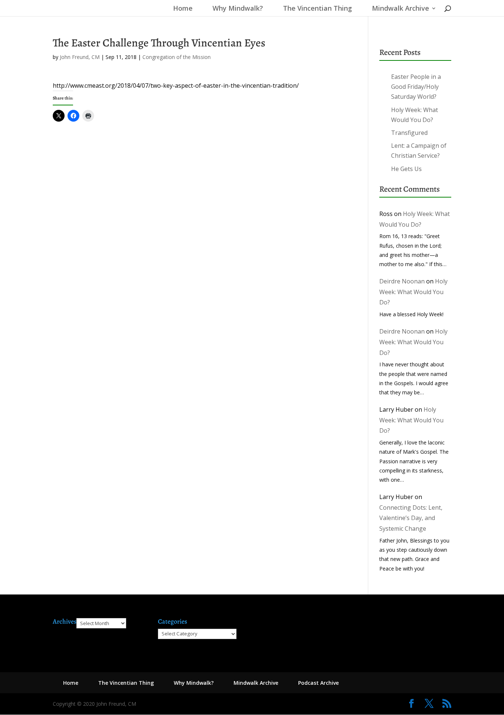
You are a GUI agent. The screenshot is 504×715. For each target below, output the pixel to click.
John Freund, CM (80, 56)
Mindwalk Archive (400, 9)
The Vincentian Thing (317, 9)
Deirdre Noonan (402, 281)
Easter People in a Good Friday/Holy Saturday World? (416, 87)
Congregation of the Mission (176, 56)
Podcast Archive (318, 682)
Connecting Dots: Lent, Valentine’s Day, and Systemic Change (410, 518)
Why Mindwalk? (238, 9)
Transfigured (409, 133)
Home (181, 9)
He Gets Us (406, 169)
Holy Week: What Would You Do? (413, 292)
